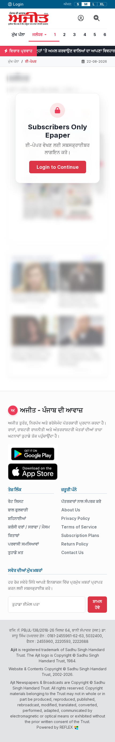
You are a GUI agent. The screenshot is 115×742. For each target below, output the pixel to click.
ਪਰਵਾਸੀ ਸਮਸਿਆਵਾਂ (23, 544)
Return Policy (74, 544)
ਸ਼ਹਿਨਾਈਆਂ (17, 518)
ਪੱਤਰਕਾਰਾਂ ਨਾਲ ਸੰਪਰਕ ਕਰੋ (81, 501)
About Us (70, 509)
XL (102, 4)
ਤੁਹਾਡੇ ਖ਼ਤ (15, 552)
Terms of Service (79, 527)
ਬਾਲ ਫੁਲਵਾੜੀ (18, 509)
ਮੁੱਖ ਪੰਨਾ (18, 34)
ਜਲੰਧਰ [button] (37, 34)
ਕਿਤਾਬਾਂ (13, 535)
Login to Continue (58, 167)
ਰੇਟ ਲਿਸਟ (16, 501)
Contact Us (72, 552)
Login (18, 4)
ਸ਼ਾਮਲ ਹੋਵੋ (97, 604)
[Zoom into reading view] (97, 18)
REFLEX (67, 727)
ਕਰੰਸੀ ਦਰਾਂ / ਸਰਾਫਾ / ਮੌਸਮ (29, 527)
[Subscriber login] (81, 18)
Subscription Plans (80, 535)
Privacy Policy (75, 518)
